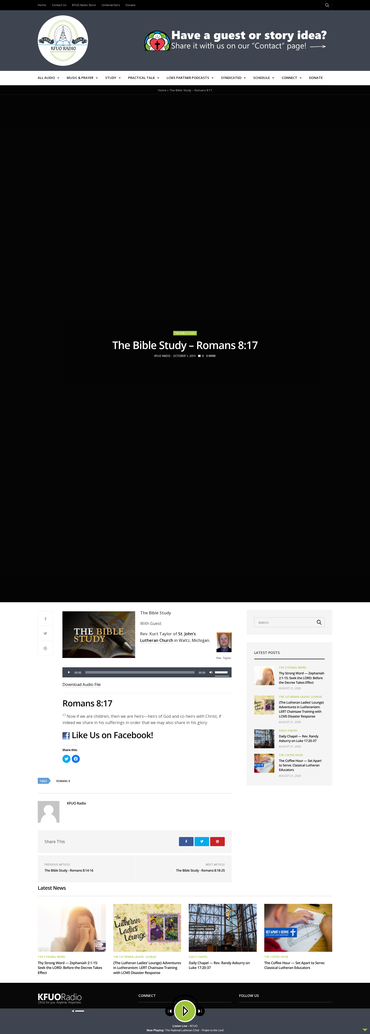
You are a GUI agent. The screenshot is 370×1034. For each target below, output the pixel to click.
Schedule (261, 77)
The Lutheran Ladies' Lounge (300, 697)
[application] (147, 672)
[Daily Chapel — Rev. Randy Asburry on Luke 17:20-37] (264, 738)
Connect (289, 77)
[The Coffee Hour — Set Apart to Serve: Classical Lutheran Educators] (264, 763)
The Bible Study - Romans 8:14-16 (69, 870)
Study (110, 77)
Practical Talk (141, 77)
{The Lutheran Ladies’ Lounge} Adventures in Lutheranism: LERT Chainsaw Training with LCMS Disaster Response (301, 709)
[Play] (68, 672)
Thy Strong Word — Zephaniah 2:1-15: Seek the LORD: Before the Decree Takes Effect (301, 677)
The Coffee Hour (291, 755)
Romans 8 (63, 781)
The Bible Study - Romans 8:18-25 (200, 870)
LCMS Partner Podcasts (188, 77)
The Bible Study (185, 333)
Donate (130, 5)
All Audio (46, 77)
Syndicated (231, 77)
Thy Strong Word (293, 667)
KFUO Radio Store (84, 5)
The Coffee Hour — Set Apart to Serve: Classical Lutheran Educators (300, 765)
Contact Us (59, 5)
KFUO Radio (162, 356)
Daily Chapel (288, 730)
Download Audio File (81, 684)
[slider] (222, 671)
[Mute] (210, 672)
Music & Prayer (80, 77)
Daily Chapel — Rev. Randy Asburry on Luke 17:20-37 (298, 738)
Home (42, 5)
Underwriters (111, 5)
